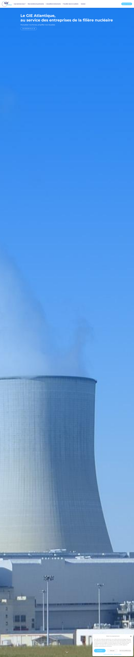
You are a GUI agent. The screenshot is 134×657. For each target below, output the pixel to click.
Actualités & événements (53, 4)
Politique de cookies (108, 654)
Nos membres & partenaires (36, 4)
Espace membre (126, 4)
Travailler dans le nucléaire (70, 4)
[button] (131, 636)
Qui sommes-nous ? (20, 4)
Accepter (99, 650)
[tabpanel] (67, 332)
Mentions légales (117, 654)
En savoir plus (27, 28)
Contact (83, 4)
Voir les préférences (125, 650)
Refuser (112, 650)
